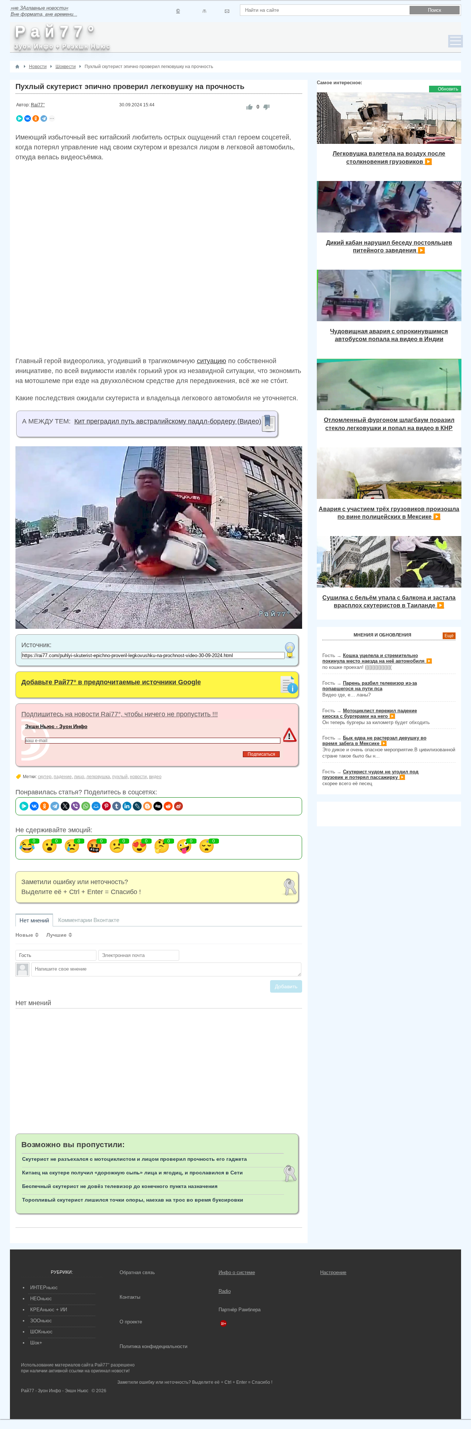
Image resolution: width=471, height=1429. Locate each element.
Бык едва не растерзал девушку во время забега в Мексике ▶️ (374, 740)
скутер (45, 776)
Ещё (449, 635)
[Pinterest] (106, 806)
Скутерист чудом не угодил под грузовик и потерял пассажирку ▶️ (370, 774)
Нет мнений (34, 920)
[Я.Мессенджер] (19, 118)
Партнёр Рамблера (240, 1309)
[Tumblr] (116, 806)
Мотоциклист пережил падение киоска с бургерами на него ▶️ (369, 713)
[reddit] (168, 806)
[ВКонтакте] (27, 118)
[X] (65, 806)
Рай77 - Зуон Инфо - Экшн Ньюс (54, 1390)
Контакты (130, 1297)
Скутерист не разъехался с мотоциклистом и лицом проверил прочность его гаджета (134, 1159)
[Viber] (75, 806)
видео (155, 776)
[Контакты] (204, 11)
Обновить (448, 89)
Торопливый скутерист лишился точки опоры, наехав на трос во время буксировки (132, 1200)
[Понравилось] (249, 107)
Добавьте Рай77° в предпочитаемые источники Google (111, 682)
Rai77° (38, 104)
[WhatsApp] (85, 806)
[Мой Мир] (96, 806)
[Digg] (157, 806)
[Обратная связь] (226, 11)
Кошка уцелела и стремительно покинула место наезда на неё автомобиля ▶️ (377, 658)
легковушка (98, 776)
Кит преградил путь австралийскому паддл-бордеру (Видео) (167, 421)
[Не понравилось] (266, 107)
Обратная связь (137, 1272)
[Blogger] (147, 806)
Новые (24, 935)
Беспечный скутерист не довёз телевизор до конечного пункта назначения (119, 1186)
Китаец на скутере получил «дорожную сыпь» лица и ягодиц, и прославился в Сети (132, 1173)
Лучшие (56, 935)
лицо (79, 776)
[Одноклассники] (35, 118)
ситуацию (211, 361)
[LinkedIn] (127, 806)
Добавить (286, 986)
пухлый (120, 776)
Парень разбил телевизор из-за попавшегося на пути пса (369, 685)
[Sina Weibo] (178, 806)
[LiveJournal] (137, 806)
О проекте (131, 1322)
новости (138, 776)
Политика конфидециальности (153, 1346)
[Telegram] (43, 118)
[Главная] (17, 66)
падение (63, 776)
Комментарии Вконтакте (88, 920)
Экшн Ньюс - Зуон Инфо (56, 726)
